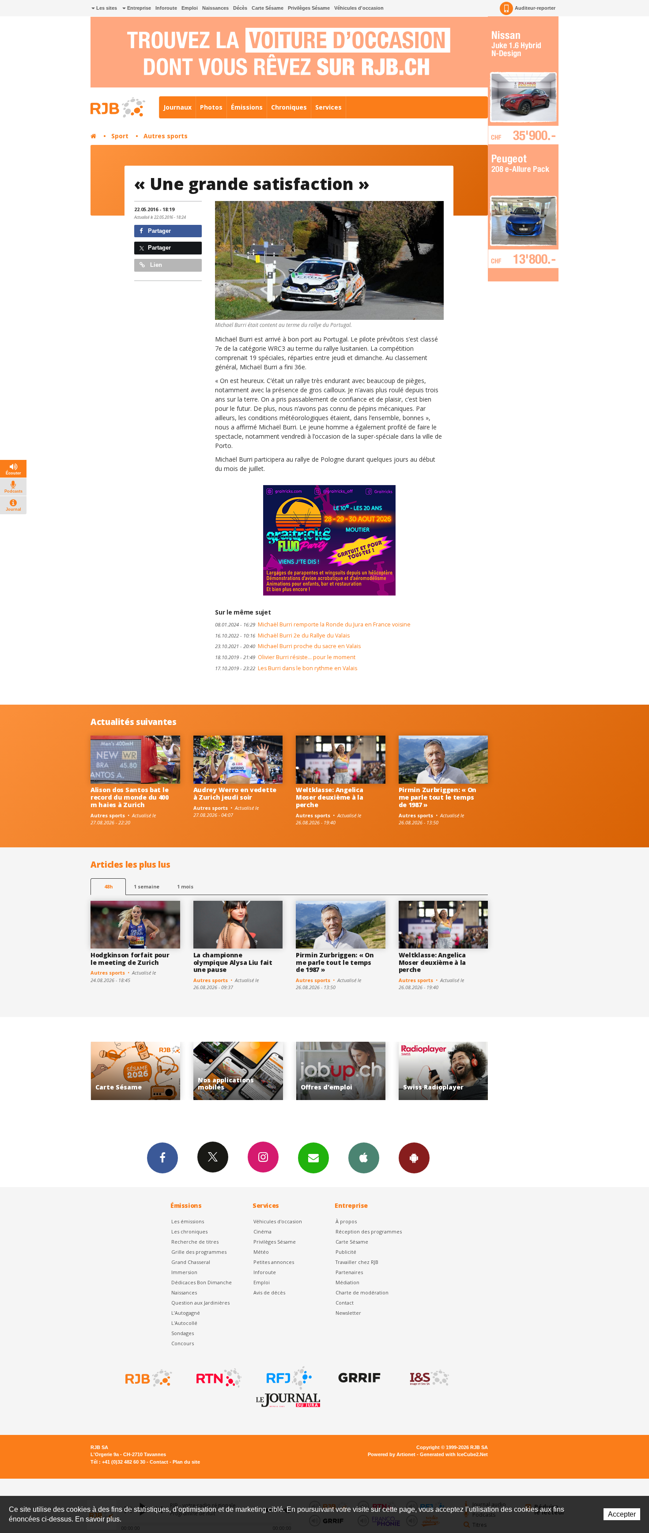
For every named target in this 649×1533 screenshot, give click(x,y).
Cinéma (262, 1231)
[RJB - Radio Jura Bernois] (148, 1378)
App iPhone (363, 1157)
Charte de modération (362, 1292)
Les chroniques (189, 1231)
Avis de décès (269, 1292)
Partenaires (349, 1272)
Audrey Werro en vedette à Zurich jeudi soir (235, 793)
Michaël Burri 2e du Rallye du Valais (282, 635)
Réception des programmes (369, 1231)
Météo (261, 1252)
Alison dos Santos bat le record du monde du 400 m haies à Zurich (130, 797)
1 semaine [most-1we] (146, 886)
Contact (345, 1302)
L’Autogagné (185, 1313)
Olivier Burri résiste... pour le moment (285, 657)
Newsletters (313, 1157)
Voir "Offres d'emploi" (238, 1071)
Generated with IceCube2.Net (454, 1454)
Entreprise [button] (138, 8)
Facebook (162, 1157)
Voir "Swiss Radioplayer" (340, 1071)
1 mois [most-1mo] (185, 886)
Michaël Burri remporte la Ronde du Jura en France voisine (313, 624)
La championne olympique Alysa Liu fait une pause (232, 962)
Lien (155, 265)
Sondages (182, 1333)
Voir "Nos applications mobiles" (135, 1071)
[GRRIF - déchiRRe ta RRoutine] (358, 1378)
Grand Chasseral (190, 1262)
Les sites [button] (106, 8)
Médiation (347, 1282)
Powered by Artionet (391, 1454)
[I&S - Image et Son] (428, 1378)
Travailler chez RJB (357, 1262)
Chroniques (289, 107)
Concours (182, 1343)
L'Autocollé (184, 1323)
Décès (240, 8)
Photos (211, 107)
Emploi (189, 8)
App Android (414, 1157)
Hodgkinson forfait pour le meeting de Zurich (130, 959)
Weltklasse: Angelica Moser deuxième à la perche (329, 797)
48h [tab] (108, 886)
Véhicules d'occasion (359, 8)
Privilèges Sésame (309, 8)
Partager (158, 231)
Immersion (184, 1272)
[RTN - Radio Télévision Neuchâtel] (218, 1378)
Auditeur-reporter (535, 8)
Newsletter (348, 1313)
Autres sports (165, 136)
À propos (346, 1221)
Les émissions (187, 1221)
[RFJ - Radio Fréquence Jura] (288, 1378)
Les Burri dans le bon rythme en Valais (286, 668)
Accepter (622, 1514)
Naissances (215, 8)
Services (328, 107)
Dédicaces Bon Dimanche (201, 1282)
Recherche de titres (195, 1242)
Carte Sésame (267, 8)
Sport (119, 136)
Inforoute (166, 8)
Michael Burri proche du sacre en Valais (288, 646)
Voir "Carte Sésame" (443, 1071)
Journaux (177, 107)
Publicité (346, 1252)
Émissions (247, 107)
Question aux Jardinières (200, 1302)
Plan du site (186, 1462)
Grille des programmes (198, 1252)
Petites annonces (273, 1262)
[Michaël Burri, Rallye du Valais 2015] (329, 260)
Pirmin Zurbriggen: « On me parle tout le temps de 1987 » (438, 797)
